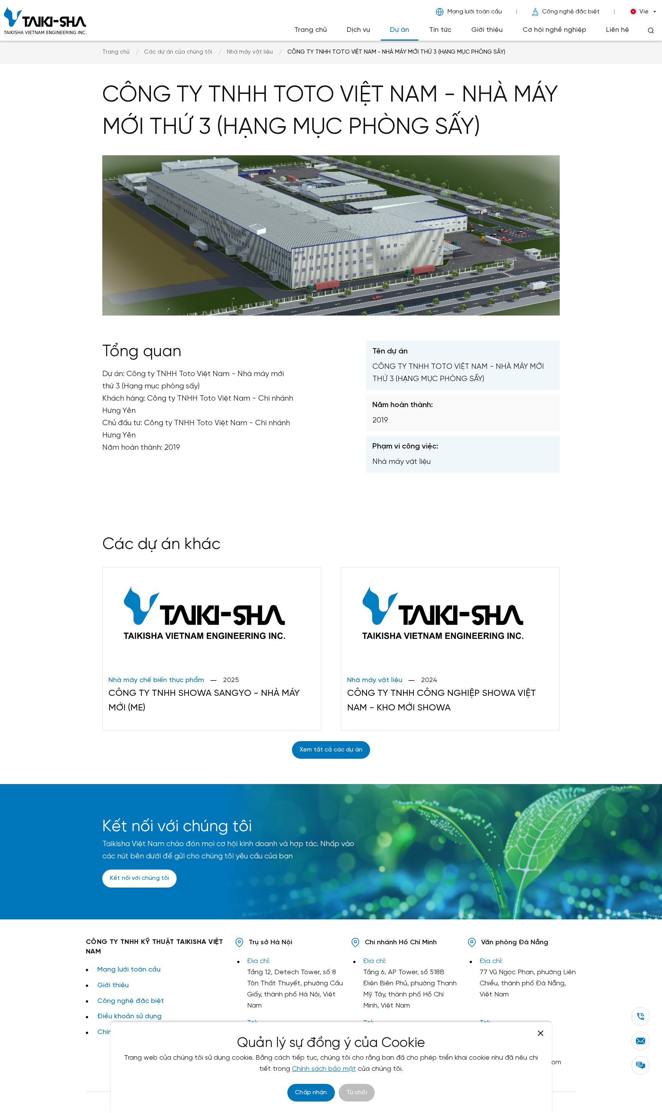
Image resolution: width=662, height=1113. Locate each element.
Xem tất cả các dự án (331, 749)
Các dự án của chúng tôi (178, 52)
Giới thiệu (487, 30)
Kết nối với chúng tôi (139, 878)
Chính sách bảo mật (324, 1069)
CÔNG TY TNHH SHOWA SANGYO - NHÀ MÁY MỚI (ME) (204, 701)
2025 (231, 680)
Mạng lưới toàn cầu (474, 11)
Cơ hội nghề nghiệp (554, 30)
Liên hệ (617, 30)
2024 (429, 680)
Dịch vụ (358, 30)
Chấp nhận (311, 1092)
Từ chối (356, 1092)
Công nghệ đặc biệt (571, 11)
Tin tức (440, 30)
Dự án (399, 30)
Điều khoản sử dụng (129, 1016)
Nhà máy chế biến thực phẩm (156, 680)
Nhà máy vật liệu (250, 52)
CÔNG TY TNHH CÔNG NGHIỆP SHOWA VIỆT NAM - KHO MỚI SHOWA (441, 701)
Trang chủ (310, 30)
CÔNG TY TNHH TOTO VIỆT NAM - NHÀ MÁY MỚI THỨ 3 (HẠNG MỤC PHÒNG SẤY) (396, 52)
